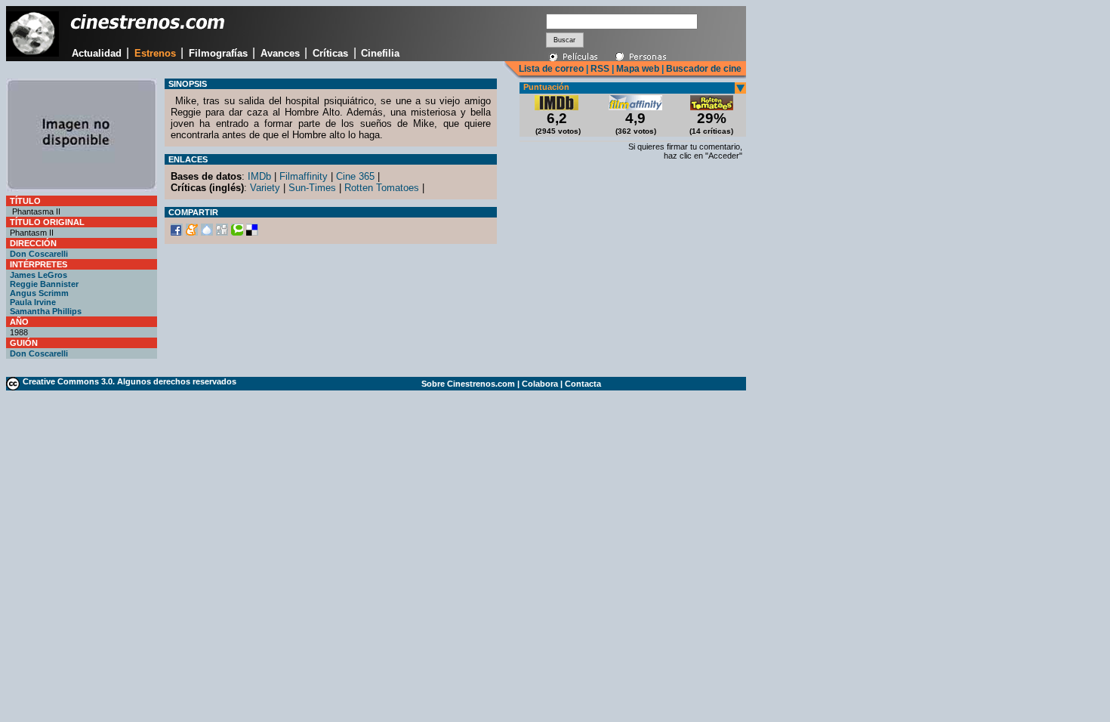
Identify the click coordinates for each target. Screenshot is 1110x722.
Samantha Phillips (46, 311)
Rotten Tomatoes (381, 187)
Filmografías (218, 53)
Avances (280, 53)
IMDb (259, 176)
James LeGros (38, 274)
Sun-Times (312, 187)
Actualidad (97, 53)
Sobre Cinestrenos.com (468, 383)
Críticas (330, 53)
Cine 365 (355, 176)
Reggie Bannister (44, 283)
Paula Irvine (33, 302)
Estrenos (155, 53)
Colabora (540, 383)
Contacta (583, 383)
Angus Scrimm (39, 293)
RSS (599, 68)
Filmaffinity (303, 176)
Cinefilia (380, 53)
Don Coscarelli (39, 253)
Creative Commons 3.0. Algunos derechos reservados (129, 381)
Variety (265, 187)
